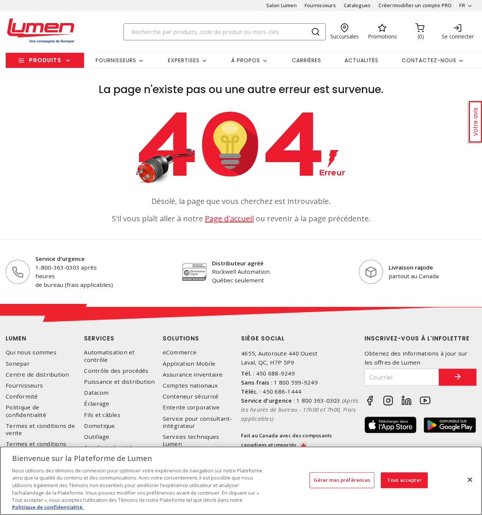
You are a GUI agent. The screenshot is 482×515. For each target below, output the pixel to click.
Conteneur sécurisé (191, 396)
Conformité (22, 396)
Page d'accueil (229, 218)
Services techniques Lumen (191, 440)
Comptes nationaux (190, 385)
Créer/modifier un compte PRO (414, 5)
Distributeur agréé (238, 263)
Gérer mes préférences (342, 480)
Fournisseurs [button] (116, 60)
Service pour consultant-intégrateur (197, 422)
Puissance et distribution (119, 381)
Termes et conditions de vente (40, 429)
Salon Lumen (281, 5)
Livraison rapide (411, 267)
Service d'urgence (60, 258)
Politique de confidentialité (26, 411)
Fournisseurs (320, 5)
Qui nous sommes (31, 352)
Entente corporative (191, 407)
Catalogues (357, 5)
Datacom (96, 392)
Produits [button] (45, 60)
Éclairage (96, 403)
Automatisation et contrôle (109, 356)
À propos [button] (245, 60)
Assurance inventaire (193, 374)
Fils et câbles (102, 414)
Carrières (306, 60)
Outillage (96, 436)
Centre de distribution (37, 374)
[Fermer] (470, 479)
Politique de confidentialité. (48, 507)
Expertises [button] (184, 60)
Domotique (99, 425)
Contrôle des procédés (116, 370)
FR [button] (462, 5)
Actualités (361, 60)
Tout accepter (404, 480)
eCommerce (180, 352)
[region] (241, 480)
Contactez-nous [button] (429, 60)
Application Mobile (189, 363)
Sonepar (18, 363)
